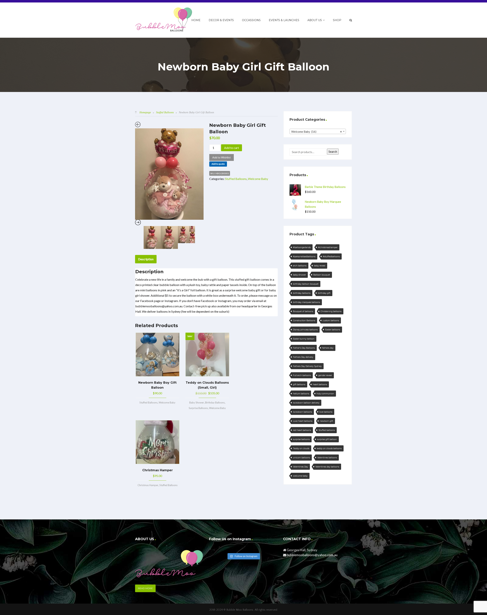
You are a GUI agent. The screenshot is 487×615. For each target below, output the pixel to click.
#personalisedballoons (304, 256)
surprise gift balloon (327, 439)
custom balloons (331, 320)
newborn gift (326, 421)
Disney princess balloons (305, 329)
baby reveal (319, 265)
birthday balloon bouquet (305, 284)
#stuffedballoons (331, 256)
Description (146, 259)
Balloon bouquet (321, 274)
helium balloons (301, 393)
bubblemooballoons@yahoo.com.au (312, 555)
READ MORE (145, 588)
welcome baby (300, 475)
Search (333, 151)
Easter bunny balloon (303, 338)
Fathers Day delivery (303, 357)
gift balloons (299, 384)
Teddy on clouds (301, 448)
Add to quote (218, 163)
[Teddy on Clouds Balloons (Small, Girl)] (207, 354)
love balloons (325, 412)
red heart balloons (302, 430)
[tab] (146, 259)
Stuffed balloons (326, 430)
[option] (169, 174)
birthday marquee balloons (306, 302)
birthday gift (324, 293)
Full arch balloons (302, 375)
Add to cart (231, 147)
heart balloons (320, 384)
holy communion (325, 393)
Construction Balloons (304, 320)
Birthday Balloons (215, 402)
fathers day (327, 348)
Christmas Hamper (148, 485)
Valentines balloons (327, 457)
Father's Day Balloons (304, 348)
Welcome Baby (258, 179)
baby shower (299, 274)
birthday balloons (301, 293)
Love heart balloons (302, 421)
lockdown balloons (302, 412)
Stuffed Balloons (165, 112)
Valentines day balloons (327, 466)
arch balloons (299, 265)
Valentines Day (300, 466)
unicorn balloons (301, 457)
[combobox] (318, 131)
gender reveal (325, 375)
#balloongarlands (302, 247)
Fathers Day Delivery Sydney (307, 366)
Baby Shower (196, 402)
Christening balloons (331, 311)
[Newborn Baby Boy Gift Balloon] (157, 354)
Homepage (145, 112)
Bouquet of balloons (303, 311)
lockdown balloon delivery (306, 402)
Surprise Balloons (198, 408)
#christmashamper (327, 247)
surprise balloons (301, 439)
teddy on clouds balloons (329, 448)
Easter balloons (332, 329)
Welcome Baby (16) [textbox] (316, 131)
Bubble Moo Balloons (239, 609)
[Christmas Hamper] (157, 442)
